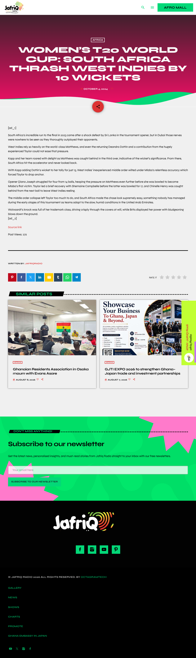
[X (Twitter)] (17, 649)
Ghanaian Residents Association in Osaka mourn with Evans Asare (51, 371)
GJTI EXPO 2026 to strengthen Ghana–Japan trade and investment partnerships (142, 371)
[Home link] (18, 7)
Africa (97, 40)
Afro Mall (175, 8)
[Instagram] (23, 649)
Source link (15, 227)
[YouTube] (10, 649)
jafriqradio (33, 263)
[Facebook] (30, 649)
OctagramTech (94, 577)
